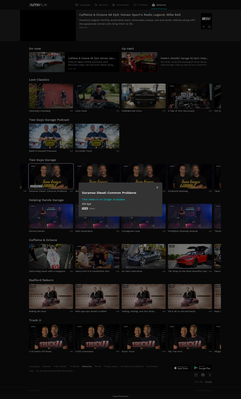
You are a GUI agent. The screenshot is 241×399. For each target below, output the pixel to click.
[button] (157, 187)
